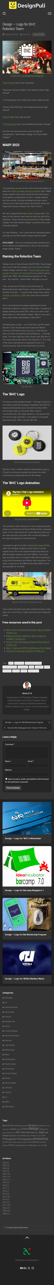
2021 (5, 1177)
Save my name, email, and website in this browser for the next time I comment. (27, 780)
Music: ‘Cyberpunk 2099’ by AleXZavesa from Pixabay (28, 648)
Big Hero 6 (19, 663)
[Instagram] (32, 1268)
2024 (5, 1168)
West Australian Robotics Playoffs (26, 191)
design (33, 1128)
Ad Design (9, 998)
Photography (10, 1059)
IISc (18, 1132)
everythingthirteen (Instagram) (32, 76)
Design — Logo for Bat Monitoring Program (25, 934)
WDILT (7, 1102)
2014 (5, 1197)
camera (47, 1126)
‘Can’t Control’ (9, 83)
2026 (5, 1163)
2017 (5, 1188)
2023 (5, 1171)
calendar (41, 1126)
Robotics (7, 671)
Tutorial (8, 1092)
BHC (11, 663)
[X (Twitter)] (29, 1268)
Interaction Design (12, 1036)
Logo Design (38, 34)
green (4, 1133)
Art (6, 1003)
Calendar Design (11, 1007)
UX (6, 1097)
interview (30, 1132)
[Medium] (21, 1268)
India (22, 1132)
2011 (5, 1205)
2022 (5, 1174)
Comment (10, 744)
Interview (8, 1040)
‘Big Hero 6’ (31, 331)
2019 (5, 1182)
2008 (5, 1214)
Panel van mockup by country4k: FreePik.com (25, 651)
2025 (5, 1165)
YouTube (44, 1145)
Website (8, 770)
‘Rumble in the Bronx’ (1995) (14, 295)
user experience (20, 1145)
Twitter (11, 1145)
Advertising (18, 1126)
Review (7, 1078)
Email (31, 761)
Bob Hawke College (31, 213)
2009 (5, 1211)
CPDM (24, 1128)
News (7, 1055)
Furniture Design (11, 1031)
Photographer (10, 1139)
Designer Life (10, 1021)
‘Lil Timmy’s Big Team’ (12, 124)
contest (18, 1129)
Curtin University (9, 667)
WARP (23, 671)
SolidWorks (42, 1142)
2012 (5, 1202)
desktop (42, 1129)
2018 (5, 1185)
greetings (9, 1133)
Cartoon (8, 1017)
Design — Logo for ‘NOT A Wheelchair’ (23, 838)
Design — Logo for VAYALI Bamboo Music (24, 979)
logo (31, 667)
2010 (5, 1208)
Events (7, 1026)
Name (8, 761)
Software (8, 1088)
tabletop (5, 1145)
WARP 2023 (33, 671)
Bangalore (33, 1125)
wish (39, 1145)
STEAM (16, 671)
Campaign (6, 1129)
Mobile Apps (10, 1050)
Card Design (9, 1012)
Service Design (10, 1083)
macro (18, 1136)
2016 (5, 1191)
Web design (9, 1107)
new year (38, 1136)
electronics (22, 667)
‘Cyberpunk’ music (35, 545)
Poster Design (10, 1064)
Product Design (11, 1073)
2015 (5, 1194)
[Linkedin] (25, 1268)
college (12, 1129)
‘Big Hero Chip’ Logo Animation (27, 519)
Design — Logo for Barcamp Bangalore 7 (24, 890)
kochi (37, 1133)
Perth (47, 667)
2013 (5, 1199)
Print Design (9, 1069)
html (14, 1133)
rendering (30, 1142)
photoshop (40, 1139)
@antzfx (6, 1125)
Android (25, 1126)
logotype (39, 667)
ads (12, 1125)
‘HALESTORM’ (8, 117)
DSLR (46, 1129)
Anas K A (26, 34)
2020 (5, 1180)
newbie (32, 1136)
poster (5, 1142)
